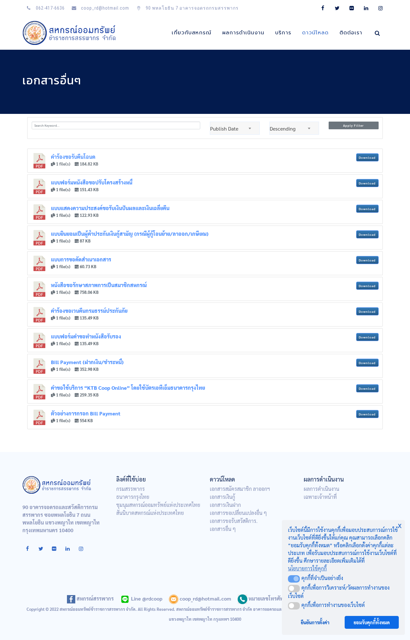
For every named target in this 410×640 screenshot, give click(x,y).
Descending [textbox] (283, 128)
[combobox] (235, 128)
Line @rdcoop (146, 598)
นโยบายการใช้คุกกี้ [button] (307, 568)
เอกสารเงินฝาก (225, 504)
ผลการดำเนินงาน (243, 33)
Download (367, 157)
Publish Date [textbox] (224, 128)
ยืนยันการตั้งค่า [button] (315, 622)
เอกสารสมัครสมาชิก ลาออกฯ (240, 488)
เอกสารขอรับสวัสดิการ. (234, 520)
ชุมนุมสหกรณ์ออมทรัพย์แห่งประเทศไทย (158, 504)
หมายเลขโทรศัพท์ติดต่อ (273, 598)
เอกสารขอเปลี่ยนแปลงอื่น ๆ (238, 512)
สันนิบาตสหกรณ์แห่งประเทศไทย (150, 512)
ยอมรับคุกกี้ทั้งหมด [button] (372, 622)
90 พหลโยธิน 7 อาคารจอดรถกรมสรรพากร (191, 8)
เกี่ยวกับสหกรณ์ (191, 33)
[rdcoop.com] (69, 33)
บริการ (283, 33)
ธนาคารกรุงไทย (132, 496)
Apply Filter (353, 125)
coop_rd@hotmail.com (104, 8)
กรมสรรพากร (130, 488)
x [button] (400, 525)
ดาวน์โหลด (315, 33)
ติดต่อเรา (351, 33)
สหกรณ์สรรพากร (94, 598)
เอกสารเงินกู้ (222, 496)
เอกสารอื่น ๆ (223, 528)
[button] (294, 578)
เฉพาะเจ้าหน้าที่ (320, 496)
